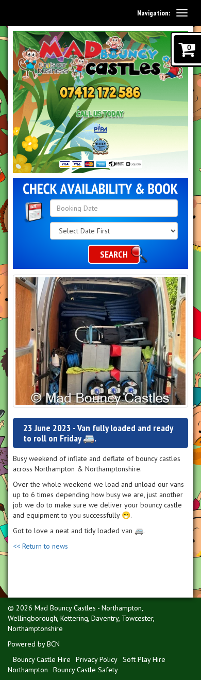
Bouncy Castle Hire (42, 659)
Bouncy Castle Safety (85, 669)
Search (114, 254)
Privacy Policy (97, 659)
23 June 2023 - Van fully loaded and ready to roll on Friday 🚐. (98, 433)
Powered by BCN (34, 644)
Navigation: (153, 13)
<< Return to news (40, 546)
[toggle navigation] (182, 13)
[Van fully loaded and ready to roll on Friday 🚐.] (100, 341)
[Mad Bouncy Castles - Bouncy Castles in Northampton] (100, 58)
